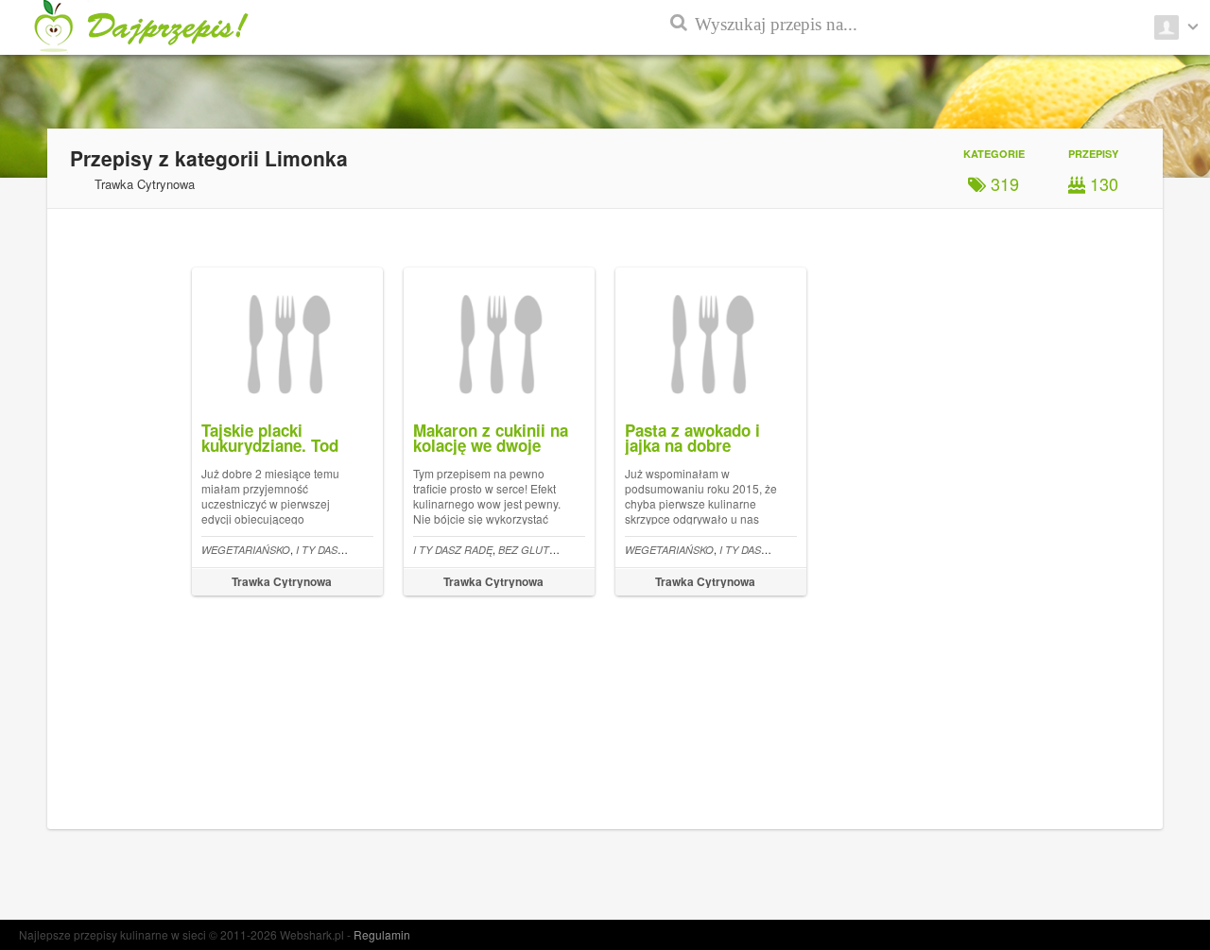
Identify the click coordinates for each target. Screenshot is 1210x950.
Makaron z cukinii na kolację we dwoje (490, 438)
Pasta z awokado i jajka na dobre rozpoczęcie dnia (692, 445)
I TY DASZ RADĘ (335, 550)
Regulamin (382, 934)
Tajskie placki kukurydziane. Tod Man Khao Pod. (269, 445)
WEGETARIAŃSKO (245, 550)
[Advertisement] (1125, 453)
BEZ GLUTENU (534, 550)
